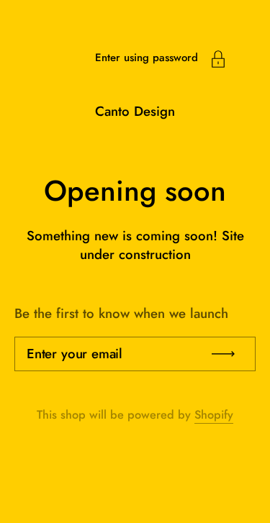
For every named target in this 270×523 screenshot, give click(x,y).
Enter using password (146, 57)
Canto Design (135, 111)
